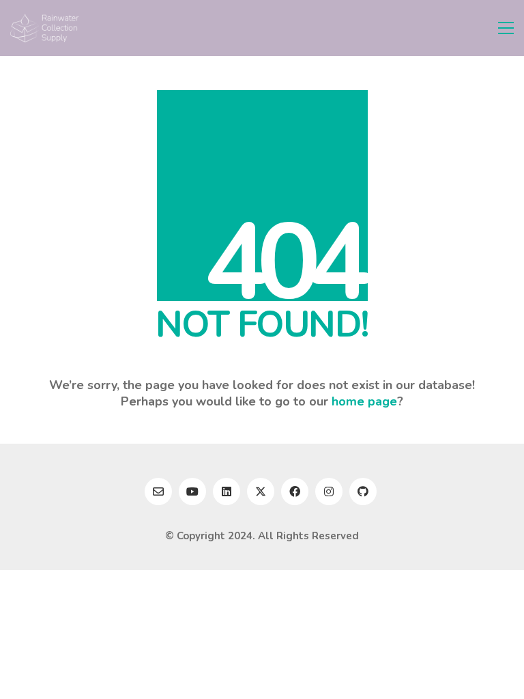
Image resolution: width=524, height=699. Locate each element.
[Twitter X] (260, 491)
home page (364, 401)
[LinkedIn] (226, 491)
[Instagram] (329, 491)
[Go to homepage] (44, 28)
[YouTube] (192, 491)
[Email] (158, 491)
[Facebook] (294, 491)
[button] (506, 28)
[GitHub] (363, 491)
